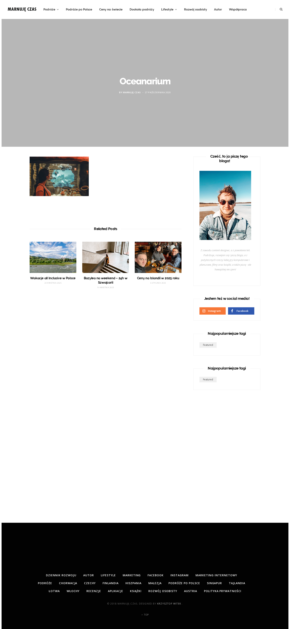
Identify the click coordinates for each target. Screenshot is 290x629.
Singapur (214, 583)
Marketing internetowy (216, 575)
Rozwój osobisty (195, 9)
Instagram (179, 575)
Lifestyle (167, 9)
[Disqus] (105, 351)
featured (208, 345)
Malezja (155, 583)
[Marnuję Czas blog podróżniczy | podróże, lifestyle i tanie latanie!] (22, 9)
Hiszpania (133, 583)
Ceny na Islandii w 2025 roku (158, 278)
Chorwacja (68, 583)
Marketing (132, 575)
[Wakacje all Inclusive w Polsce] (53, 257)
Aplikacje (115, 591)
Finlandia (111, 583)
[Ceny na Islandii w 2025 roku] (158, 257)
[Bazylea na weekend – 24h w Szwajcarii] (105, 257)
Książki (135, 591)
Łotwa (54, 591)
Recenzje (93, 591)
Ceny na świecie (111, 9)
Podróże (49, 9)
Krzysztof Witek (169, 603)
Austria (190, 591)
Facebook (156, 575)
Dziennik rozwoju (61, 575)
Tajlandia (237, 583)
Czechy (90, 583)
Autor (218, 9)
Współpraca (238, 9)
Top (146, 614)
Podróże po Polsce (79, 9)
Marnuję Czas (132, 92)
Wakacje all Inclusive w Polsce (53, 278)
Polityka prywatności (222, 591)
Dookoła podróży (142, 9)
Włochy (73, 591)
